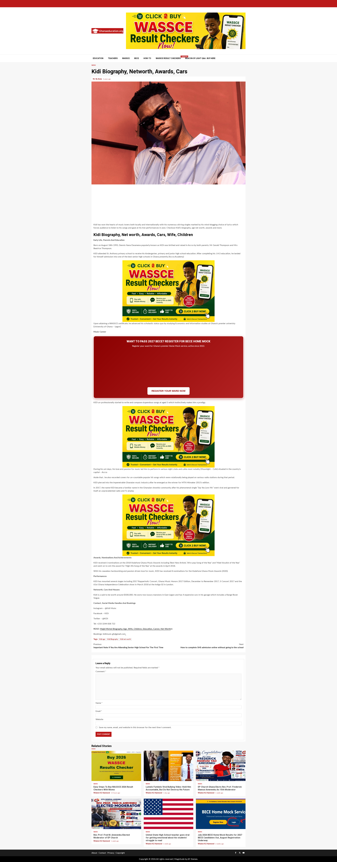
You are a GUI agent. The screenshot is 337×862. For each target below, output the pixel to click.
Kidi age (102, 639)
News (93, 65)
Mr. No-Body (97, 79)
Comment (101, 671)
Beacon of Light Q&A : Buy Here (200, 58)
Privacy (110, 853)
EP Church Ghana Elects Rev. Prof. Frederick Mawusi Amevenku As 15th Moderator (221, 766)
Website (99, 719)
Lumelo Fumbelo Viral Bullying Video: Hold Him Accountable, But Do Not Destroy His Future (168, 766)
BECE (136, 58)
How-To (147, 58)
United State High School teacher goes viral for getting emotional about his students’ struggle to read (168, 814)
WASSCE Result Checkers (168, 58)
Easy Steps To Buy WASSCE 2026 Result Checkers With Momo (116, 766)
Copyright (120, 853)
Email (99, 711)
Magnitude (179, 859)
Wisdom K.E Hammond (101, 793)
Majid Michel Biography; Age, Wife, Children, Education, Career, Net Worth (135, 629)
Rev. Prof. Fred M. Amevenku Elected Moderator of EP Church (116, 814)
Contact (102, 853)
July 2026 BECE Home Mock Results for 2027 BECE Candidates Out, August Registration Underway (221, 814)
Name (99, 703)
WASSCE (126, 58)
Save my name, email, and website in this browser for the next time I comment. (135, 727)
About (94, 853)
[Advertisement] (168, 204)
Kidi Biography (112, 639)
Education (98, 58)
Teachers (113, 58)
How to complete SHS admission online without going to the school (212, 646)
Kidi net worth (125, 639)
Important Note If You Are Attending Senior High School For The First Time (128, 646)
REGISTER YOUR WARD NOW (168, 391)
